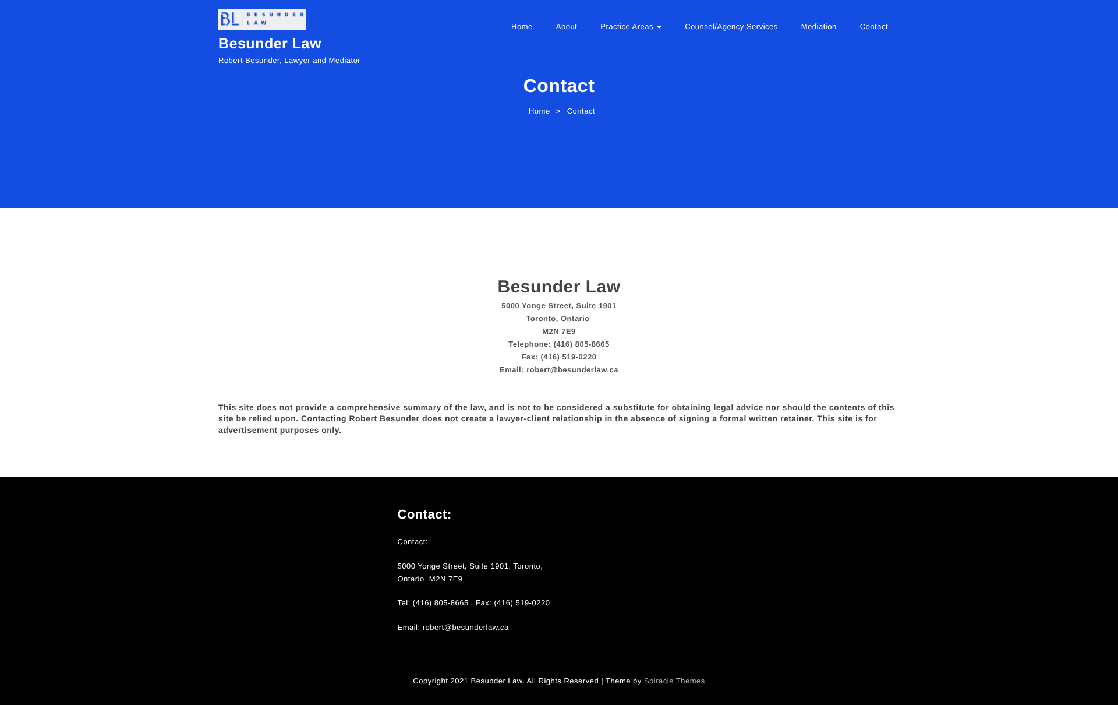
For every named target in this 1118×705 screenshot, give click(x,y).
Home (522, 26)
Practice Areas (628, 26)
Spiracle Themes (674, 680)
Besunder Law (269, 44)
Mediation (819, 26)
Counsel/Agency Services (731, 26)
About (566, 26)
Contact (874, 26)
